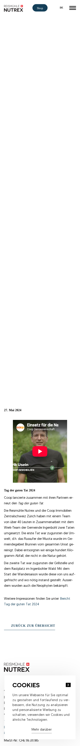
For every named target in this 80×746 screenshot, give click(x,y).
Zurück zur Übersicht (33, 625)
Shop (40, 8)
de (61, 7)
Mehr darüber (42, 729)
